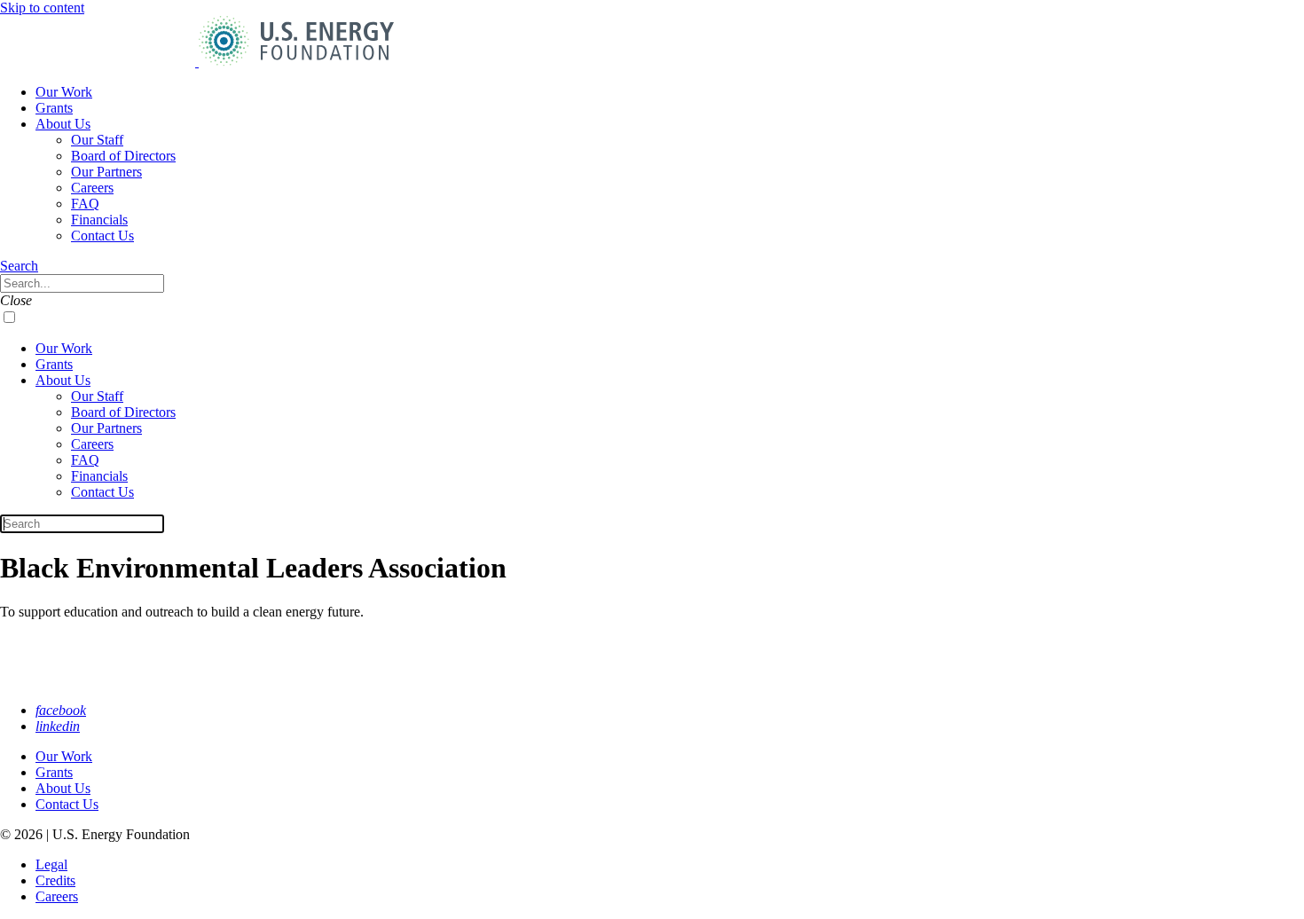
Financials (99, 219)
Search (19, 265)
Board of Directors (123, 155)
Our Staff (97, 139)
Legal (51, 864)
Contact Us (102, 235)
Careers (92, 187)
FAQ (85, 203)
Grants (54, 107)
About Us (62, 123)
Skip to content (42, 7)
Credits (55, 880)
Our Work (63, 91)
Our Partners (106, 171)
